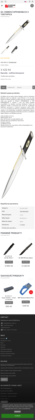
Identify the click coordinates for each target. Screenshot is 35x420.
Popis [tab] (3, 87)
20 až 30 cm (23, 218)
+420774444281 (8, 325)
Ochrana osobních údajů (8, 353)
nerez (21, 215)
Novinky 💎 (4, 338)
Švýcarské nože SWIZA (7, 390)
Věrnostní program (6, 349)
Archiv (4, 379)
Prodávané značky (6, 355)
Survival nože (23, 208)
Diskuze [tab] (19, 87)
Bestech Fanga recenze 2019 (8, 375)
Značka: (4, 65)
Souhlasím (17, 416)
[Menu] (2, 5)
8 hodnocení (12, 62)
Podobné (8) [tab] (11, 87)
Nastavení (17, 411)
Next (32, 239)
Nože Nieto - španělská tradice (9, 393)
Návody (3, 347)
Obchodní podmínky (6, 351)
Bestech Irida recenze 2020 (8, 373)
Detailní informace (6, 79)
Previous (29, 239)
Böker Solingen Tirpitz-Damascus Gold (11, 370)
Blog (2, 342)
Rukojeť (3, 108)
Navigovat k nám (6, 340)
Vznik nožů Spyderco (6, 388)
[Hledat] (29, 1)
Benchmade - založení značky (8, 396)
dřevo (21, 221)
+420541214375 (5, 327)
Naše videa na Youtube (10, 329)
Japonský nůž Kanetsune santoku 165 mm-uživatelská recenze (17, 367)
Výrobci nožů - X (5, 398)
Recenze (3, 345)
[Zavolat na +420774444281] (5, 1)
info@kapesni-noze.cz (9, 323)
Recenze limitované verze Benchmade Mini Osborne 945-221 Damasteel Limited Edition (17, 364)
